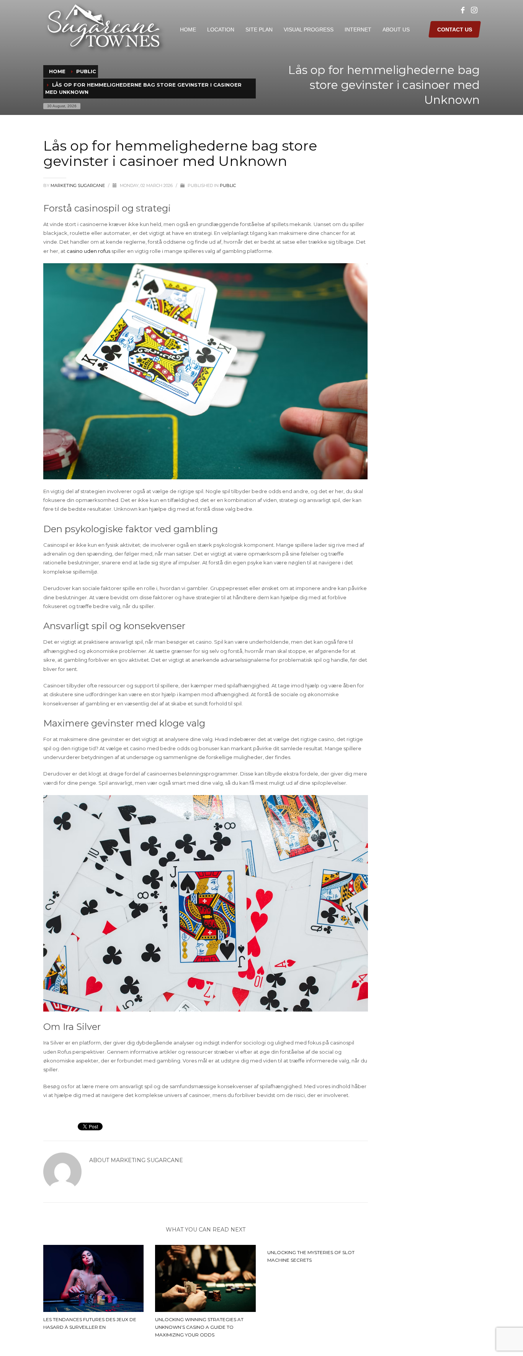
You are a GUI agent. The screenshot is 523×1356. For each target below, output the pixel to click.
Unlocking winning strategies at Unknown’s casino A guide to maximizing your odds (199, 1327)
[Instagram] (474, 10)
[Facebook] (462, 10)
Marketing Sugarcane (78, 185)
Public (228, 185)
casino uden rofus (88, 251)
